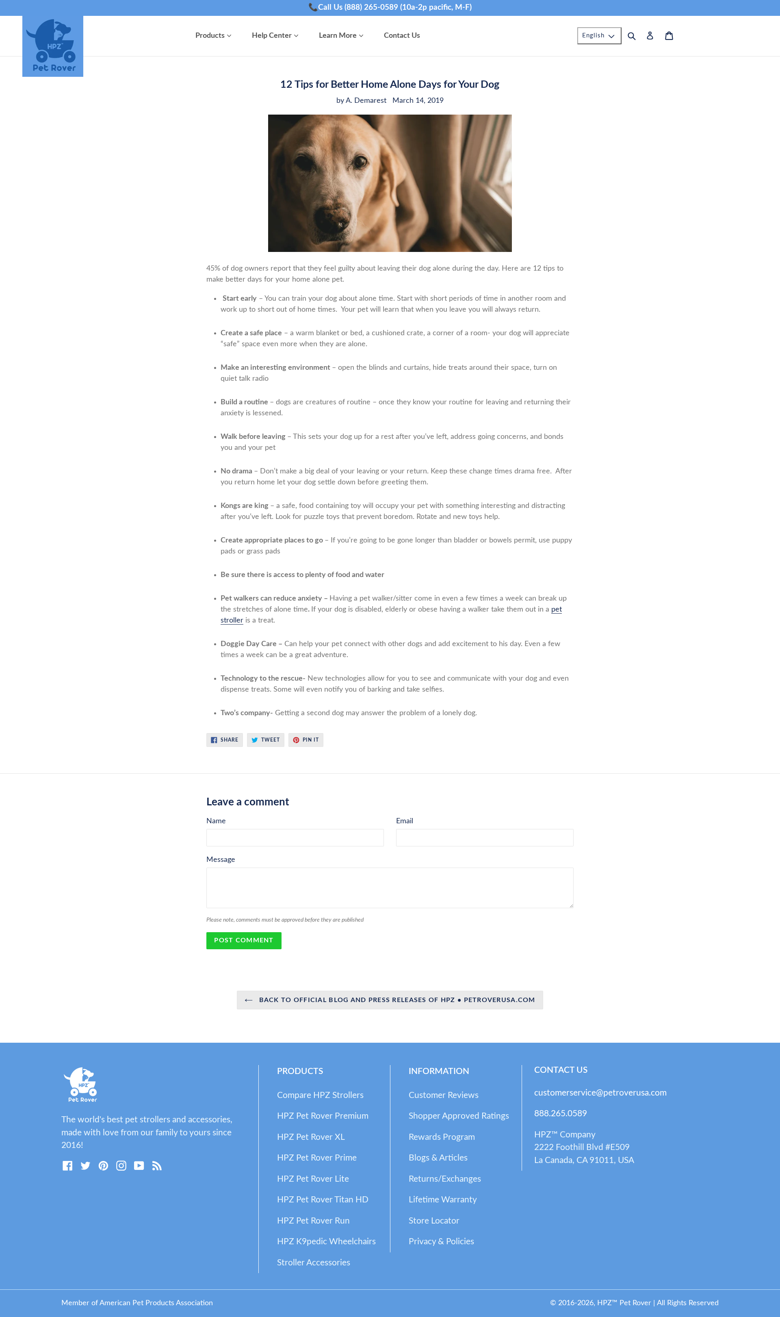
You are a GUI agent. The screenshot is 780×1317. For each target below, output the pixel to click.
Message (220, 860)
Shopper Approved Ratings (459, 1116)
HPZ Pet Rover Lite (313, 1179)
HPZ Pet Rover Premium (322, 1116)
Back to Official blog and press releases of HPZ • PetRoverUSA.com (396, 1000)
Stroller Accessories (313, 1262)
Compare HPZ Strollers (320, 1095)
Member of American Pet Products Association (137, 1303)
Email (404, 821)
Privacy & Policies (441, 1241)
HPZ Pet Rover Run (313, 1221)
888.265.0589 (560, 1113)
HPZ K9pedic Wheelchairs (326, 1241)
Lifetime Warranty (443, 1199)
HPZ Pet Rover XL (311, 1137)
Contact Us (402, 35)
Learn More (343, 35)
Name (216, 821)
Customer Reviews (444, 1095)
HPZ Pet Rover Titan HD (322, 1199)
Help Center (277, 35)
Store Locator (434, 1221)
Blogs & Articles (438, 1158)
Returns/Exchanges (445, 1179)
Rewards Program (442, 1137)
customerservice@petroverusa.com (600, 1093)
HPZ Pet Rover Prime (317, 1158)
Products (215, 35)
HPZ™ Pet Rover (624, 1303)
